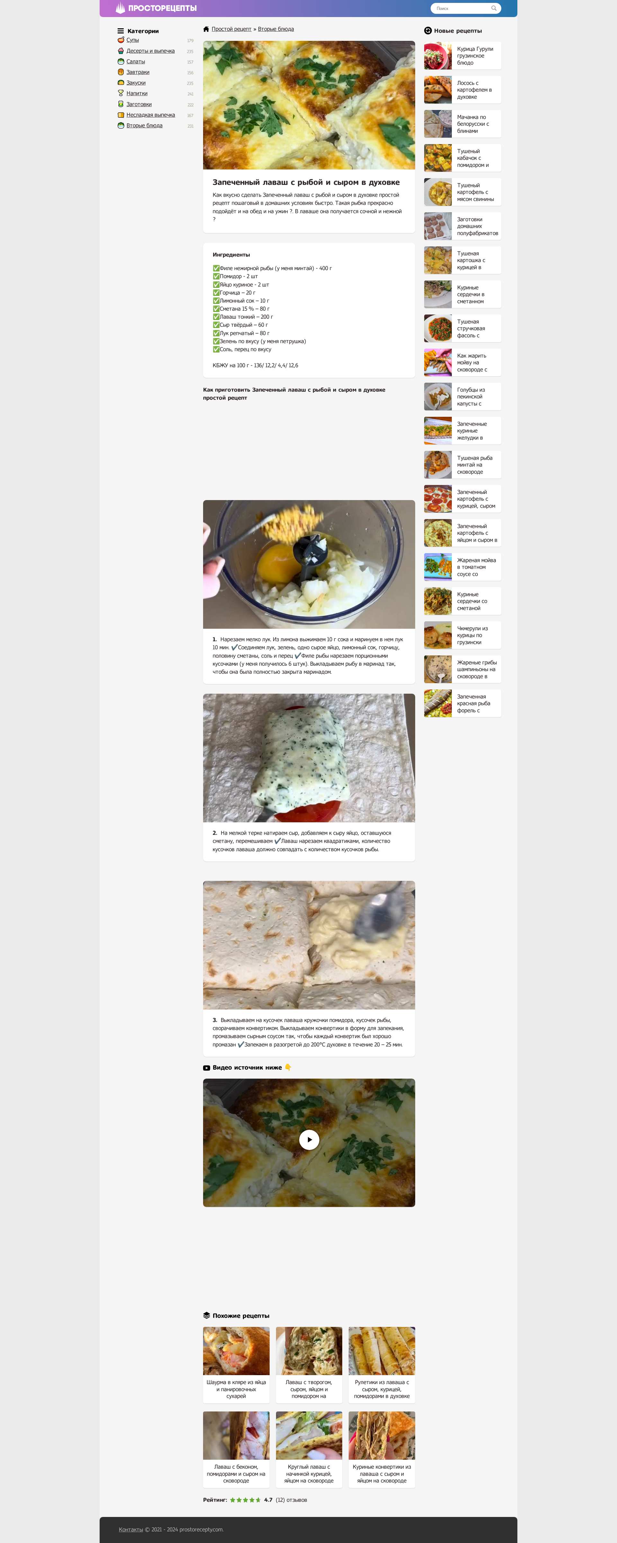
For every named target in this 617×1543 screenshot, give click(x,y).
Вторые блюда (145, 126)
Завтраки (138, 72)
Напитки (137, 93)
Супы (133, 40)
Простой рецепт (232, 29)
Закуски (136, 83)
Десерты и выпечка (151, 51)
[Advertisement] (309, 455)
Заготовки (139, 104)
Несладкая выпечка (151, 115)
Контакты (131, 1530)
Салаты (136, 62)
